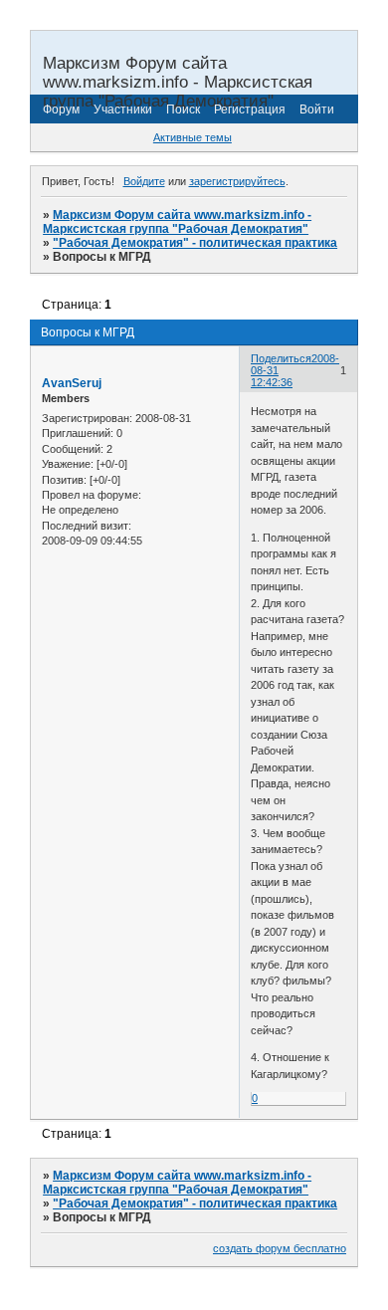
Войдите (144, 181)
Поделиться (281, 358)
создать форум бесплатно (279, 1248)
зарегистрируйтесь (237, 181)
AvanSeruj (71, 383)
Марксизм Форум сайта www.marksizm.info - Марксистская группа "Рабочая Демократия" (177, 222)
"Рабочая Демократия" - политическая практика (195, 243)
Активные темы (192, 137)
